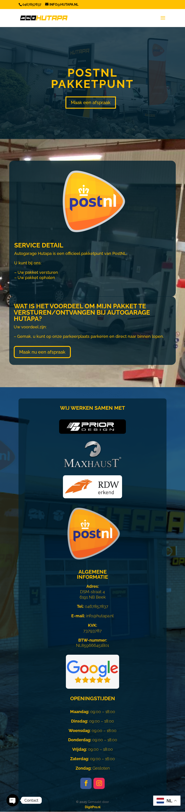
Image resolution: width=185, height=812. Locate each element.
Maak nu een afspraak (42, 352)
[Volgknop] (86, 783)
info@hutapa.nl (92, 615)
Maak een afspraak (91, 102)
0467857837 (92, 606)
